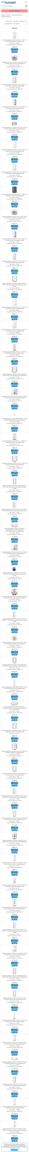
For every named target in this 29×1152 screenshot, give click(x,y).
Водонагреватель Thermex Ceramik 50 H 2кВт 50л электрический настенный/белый (14, 1062)
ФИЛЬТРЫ (14, 28)
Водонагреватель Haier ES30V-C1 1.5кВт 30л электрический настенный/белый (14, 352)
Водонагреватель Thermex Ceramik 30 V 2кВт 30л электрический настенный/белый (14, 954)
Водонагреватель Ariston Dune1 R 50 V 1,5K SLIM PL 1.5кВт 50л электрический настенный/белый (14, 620)
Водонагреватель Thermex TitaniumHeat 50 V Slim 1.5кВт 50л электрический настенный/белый (14, 487)
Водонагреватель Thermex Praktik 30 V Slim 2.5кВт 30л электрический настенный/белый (14, 841)
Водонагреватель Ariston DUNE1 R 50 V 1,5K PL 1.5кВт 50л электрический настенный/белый (14, 510)
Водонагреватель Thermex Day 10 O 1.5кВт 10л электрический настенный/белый (14, 150)
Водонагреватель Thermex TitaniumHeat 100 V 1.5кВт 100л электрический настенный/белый (14, 976)
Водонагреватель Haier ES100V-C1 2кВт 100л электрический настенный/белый (14, 1021)
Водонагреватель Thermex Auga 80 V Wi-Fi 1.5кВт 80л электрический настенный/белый (14, 1129)
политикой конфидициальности (18, 1148)
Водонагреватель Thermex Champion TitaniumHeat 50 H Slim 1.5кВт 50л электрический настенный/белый (14, 530)
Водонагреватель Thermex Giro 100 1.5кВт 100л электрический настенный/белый (14, 998)
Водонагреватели (6, 16)
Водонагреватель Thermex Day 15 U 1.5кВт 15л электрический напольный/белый (14, 330)
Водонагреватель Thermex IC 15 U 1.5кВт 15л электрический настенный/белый (14, 239)
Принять (14, 1149)
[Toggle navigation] (26, 2)
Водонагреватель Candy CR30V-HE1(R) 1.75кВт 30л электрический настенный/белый (14, 419)
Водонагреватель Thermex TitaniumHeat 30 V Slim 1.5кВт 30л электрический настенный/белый (14, 285)
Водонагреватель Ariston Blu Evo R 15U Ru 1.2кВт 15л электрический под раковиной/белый (14, 574)
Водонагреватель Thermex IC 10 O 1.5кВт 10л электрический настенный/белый (14, 85)
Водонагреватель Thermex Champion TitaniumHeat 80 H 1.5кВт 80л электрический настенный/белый (14, 708)
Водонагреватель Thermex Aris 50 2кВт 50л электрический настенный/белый (14, 1107)
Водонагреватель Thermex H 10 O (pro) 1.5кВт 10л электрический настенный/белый (14, 63)
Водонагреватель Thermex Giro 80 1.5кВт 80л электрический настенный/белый (14, 774)
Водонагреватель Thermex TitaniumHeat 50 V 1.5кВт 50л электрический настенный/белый (14, 374)
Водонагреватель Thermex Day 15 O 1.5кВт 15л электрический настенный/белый (14, 308)
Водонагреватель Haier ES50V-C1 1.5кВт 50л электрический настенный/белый (14, 441)
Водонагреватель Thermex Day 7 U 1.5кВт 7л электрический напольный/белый (14, 40)
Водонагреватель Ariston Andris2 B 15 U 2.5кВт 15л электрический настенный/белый (14, 552)
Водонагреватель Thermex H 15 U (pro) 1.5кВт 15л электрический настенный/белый (14, 217)
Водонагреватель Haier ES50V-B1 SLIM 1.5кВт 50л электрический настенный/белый (14, 908)
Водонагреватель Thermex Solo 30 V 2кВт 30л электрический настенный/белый (14, 885)
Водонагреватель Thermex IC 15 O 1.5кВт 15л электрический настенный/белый (14, 261)
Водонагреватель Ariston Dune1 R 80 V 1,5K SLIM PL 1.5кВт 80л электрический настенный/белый (14, 931)
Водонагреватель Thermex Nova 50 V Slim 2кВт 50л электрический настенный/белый (14, 818)
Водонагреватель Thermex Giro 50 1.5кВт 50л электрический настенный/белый (14, 464)
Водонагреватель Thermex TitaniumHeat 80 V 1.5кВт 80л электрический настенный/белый (14, 665)
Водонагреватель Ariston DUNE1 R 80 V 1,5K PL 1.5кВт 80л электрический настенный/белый (14, 796)
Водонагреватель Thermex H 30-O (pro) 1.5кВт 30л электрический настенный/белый (14, 643)
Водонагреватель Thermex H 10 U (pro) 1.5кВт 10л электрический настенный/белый (14, 128)
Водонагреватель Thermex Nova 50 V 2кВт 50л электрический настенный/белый (14, 752)
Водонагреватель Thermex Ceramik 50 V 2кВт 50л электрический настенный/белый (14, 1043)
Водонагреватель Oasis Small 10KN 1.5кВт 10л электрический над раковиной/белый (14, 597)
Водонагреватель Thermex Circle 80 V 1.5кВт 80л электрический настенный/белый (14, 863)
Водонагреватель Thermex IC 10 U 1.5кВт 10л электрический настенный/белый (14, 107)
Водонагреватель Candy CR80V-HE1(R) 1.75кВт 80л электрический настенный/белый (14, 687)
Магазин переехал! (14, 11)
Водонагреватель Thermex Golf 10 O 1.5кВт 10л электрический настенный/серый (14, 195)
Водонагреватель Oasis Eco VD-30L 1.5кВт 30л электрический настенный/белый (14, 731)
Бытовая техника (17, 15)
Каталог (9, 15)
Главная (3, 15)
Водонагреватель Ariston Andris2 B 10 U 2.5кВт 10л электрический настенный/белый (14, 397)
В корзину (15, 49)
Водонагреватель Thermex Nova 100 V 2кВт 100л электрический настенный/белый (14, 1085)
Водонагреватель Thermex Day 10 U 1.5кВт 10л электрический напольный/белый (14, 172)
